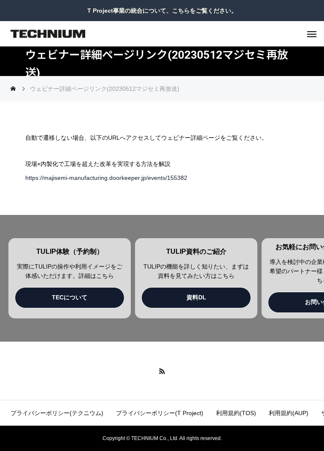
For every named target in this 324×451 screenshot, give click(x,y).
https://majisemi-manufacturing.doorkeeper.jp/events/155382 (106, 177)
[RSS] (162, 371)
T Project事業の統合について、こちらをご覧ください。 (162, 10)
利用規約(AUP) (288, 413)
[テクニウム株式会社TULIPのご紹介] (48, 34)
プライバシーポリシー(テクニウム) (57, 413)
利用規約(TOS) (236, 413)
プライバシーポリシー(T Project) (159, 413)
